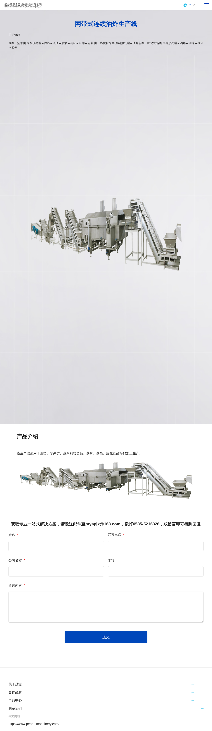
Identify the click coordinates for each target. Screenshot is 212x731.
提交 (106, 637)
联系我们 (15, 708)
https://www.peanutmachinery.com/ (33, 724)
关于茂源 (15, 684)
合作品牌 (15, 692)
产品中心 (15, 700)
